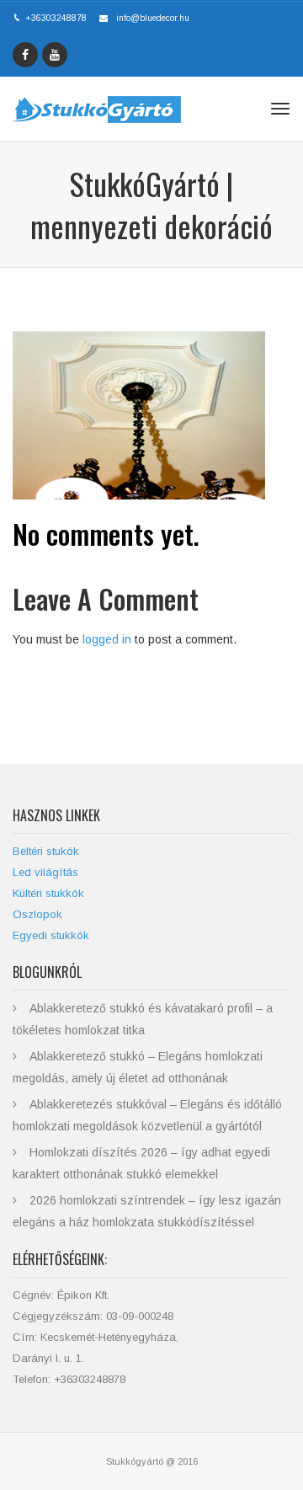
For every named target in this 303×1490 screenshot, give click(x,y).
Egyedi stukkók (51, 935)
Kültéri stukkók (48, 893)
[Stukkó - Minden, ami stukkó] (97, 109)
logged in (106, 639)
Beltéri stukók (46, 851)
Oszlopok (37, 914)
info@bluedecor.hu (152, 18)
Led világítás (45, 872)
